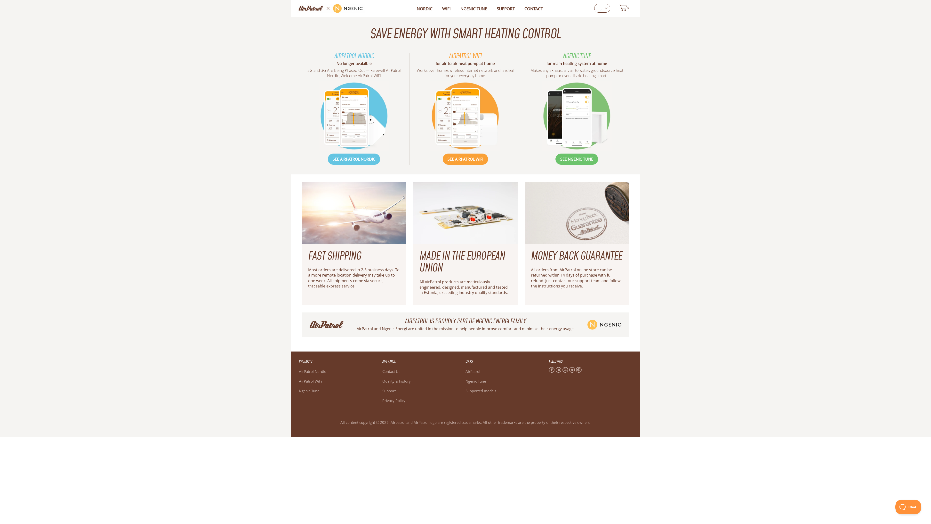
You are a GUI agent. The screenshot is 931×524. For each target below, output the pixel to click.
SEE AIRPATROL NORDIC (354, 159)
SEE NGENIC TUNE (576, 159)
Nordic (425, 8)
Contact (533, 8)
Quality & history (396, 381)
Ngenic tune (473, 8)
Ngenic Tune (309, 390)
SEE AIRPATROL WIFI (465, 159)
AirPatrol (473, 371)
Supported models (481, 390)
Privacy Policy (393, 400)
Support (506, 8)
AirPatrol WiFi (310, 381)
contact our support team (577, 280)
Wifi (446, 8)
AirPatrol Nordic (312, 371)
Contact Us (391, 371)
